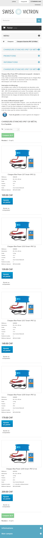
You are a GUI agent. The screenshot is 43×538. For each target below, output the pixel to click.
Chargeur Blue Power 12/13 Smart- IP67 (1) (21, 246)
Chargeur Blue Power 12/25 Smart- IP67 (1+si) (21, 469)
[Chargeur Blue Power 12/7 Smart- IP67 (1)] (21, 159)
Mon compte (7, 533)
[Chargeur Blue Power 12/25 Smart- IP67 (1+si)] (21, 453)
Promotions (10, 56)
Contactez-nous (36, 1)
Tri (2, 129)
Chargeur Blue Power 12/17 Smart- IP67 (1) (21, 320)
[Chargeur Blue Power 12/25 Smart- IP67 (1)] (21, 379)
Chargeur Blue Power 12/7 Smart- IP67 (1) (21, 174)
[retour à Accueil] (4, 41)
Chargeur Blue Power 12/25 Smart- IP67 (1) (21, 395)
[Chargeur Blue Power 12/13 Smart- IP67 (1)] (21, 231)
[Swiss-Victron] (22, 11)
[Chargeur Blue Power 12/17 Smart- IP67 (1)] (21, 305)
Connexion (38, 4)
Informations (11, 62)
